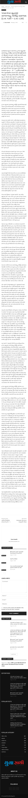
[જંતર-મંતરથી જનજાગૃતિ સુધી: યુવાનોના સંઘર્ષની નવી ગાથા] (5, 568)
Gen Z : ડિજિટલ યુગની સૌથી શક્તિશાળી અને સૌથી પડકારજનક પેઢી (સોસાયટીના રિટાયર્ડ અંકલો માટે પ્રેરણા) (13, 664)
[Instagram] (14, 788)
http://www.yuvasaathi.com (14, 541)
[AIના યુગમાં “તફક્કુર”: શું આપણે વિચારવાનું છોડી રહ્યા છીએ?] (5, 553)
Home (2, 6)
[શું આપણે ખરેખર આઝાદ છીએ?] (5, 649)
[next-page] (5, 573)
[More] (21, 26)
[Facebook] (7, 26)
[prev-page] (2, 573)
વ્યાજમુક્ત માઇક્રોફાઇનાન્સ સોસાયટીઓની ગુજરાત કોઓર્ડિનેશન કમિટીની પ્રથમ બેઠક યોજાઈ (18, 724)
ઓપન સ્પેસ (7, 6)
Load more (13, 654)
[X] (11, 26)
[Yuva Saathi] (2, 22)
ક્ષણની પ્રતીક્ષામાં (13, 558)
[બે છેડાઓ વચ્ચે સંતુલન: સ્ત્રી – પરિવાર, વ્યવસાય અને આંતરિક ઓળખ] (5, 624)
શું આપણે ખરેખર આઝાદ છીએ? (17, 647)
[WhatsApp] (18, 26)
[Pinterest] (14, 26)
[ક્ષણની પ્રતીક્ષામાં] (5, 560)
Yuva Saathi (7, 22)
